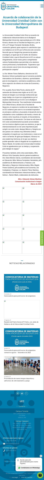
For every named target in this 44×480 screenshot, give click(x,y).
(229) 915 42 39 (11, 441)
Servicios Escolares (10, 461)
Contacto (22, 406)
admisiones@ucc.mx (12, 443)
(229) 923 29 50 (11, 450)
